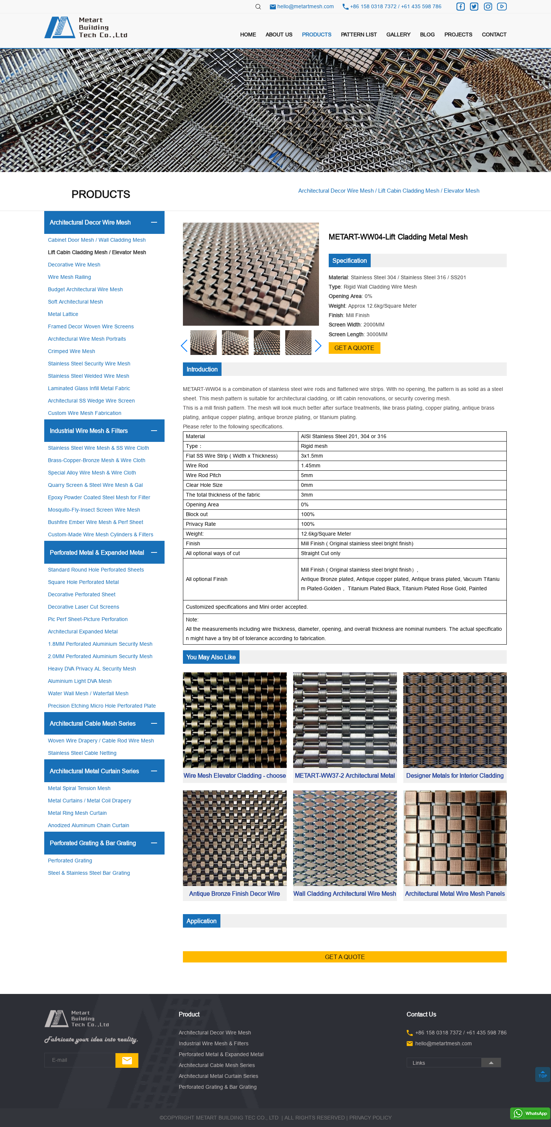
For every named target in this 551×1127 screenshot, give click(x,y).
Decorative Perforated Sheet (81, 594)
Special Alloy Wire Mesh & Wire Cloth (92, 473)
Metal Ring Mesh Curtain (77, 813)
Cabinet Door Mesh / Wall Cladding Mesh (97, 240)
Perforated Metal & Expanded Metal (97, 552)
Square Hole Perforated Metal (83, 582)
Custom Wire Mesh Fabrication (84, 413)
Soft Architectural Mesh (75, 302)
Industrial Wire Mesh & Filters (89, 430)
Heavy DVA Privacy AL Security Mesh (92, 669)
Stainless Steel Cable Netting (82, 753)
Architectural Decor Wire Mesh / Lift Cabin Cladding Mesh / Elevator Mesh (388, 190)
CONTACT (494, 34)
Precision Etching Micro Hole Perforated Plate (102, 706)
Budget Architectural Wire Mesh (85, 289)
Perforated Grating (70, 861)
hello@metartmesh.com (305, 6)
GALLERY (398, 34)
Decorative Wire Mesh (74, 265)
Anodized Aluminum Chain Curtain (88, 825)
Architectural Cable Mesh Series (93, 723)
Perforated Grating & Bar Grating (93, 843)
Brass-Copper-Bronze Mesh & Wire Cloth (96, 460)
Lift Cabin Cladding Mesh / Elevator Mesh (97, 252)
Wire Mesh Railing (69, 277)
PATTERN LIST (359, 34)
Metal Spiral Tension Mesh (79, 788)
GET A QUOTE (354, 347)
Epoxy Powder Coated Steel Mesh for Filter (99, 497)
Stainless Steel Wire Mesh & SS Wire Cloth (98, 448)
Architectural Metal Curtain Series (94, 771)
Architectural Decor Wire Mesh (90, 222)
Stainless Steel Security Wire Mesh (89, 364)
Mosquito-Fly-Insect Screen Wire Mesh (94, 510)
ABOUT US (279, 34)
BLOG (427, 34)
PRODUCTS (316, 34)
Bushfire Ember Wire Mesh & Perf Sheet (95, 522)
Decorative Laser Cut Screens (83, 607)
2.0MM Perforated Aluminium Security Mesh (100, 656)
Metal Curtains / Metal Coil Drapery (89, 801)
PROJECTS (458, 34)
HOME (248, 34)
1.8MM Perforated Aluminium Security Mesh (100, 644)
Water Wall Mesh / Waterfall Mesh (88, 693)
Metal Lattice (63, 314)
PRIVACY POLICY (370, 1118)
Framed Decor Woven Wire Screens (91, 326)
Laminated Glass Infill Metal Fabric (89, 388)
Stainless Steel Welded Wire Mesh (88, 376)
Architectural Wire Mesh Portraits (87, 339)
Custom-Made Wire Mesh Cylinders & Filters (100, 534)
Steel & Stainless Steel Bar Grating (89, 873)
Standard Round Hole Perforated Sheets (96, 570)
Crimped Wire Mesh (71, 351)
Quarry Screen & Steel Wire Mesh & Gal (95, 485)
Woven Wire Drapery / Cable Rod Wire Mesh (101, 741)
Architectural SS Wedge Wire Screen (91, 401)
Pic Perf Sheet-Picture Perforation (88, 619)
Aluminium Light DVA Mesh (80, 681)
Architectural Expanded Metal (83, 632)
